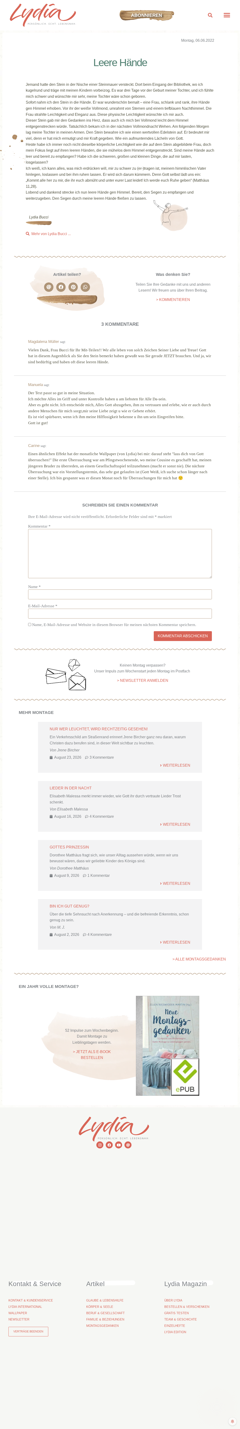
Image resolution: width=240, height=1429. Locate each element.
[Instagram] (99, 1144)
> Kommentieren (173, 300)
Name (34, 587)
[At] (127, 1144)
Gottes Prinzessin (69, 847)
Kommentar (39, 526)
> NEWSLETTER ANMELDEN (142, 681)
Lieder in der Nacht (71, 788)
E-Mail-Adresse (42, 606)
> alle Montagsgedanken (199, 959)
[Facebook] (109, 1144)
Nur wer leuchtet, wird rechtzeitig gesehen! (99, 729)
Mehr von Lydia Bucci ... (51, 234)
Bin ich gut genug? (69, 906)
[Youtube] (118, 1144)
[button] (210, 15)
